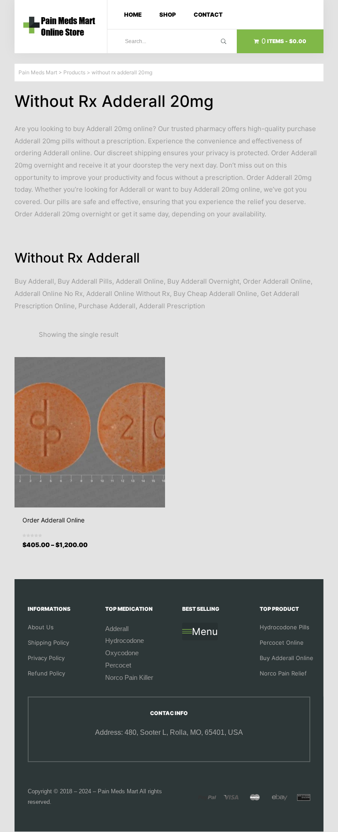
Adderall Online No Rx (49, 293)
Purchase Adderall (107, 306)
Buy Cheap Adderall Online (215, 293)
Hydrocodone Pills (284, 627)
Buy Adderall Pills (85, 281)
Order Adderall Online (277, 281)
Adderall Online (140, 281)
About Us (41, 627)
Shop (167, 14)
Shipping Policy (48, 642)
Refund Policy (46, 673)
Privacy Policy (46, 657)
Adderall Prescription (172, 306)
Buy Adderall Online (286, 657)
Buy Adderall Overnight (203, 281)
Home (133, 14)
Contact (208, 14)
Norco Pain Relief (283, 673)
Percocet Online (282, 642)
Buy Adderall (34, 281)
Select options (92, 552)
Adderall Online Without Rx (128, 293)
